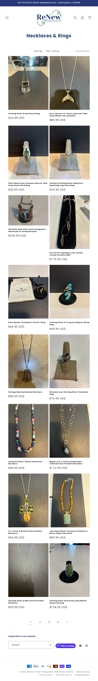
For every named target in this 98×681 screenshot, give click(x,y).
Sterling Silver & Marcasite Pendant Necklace (26, 602)
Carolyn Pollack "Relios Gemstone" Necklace (25, 463)
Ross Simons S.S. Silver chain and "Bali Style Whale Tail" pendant (68, 115)
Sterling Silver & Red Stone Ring (24, 114)
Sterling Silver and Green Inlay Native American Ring (68, 602)
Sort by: (38, 50)
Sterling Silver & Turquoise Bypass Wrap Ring (69, 323)
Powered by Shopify (63, 672)
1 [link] (31, 622)
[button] (7, 17)
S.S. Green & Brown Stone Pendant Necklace (25, 532)
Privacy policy (45, 675)
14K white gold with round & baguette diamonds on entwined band (27, 230)
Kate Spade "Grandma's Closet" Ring (26, 322)
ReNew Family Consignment (40, 672)
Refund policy (83, 672)
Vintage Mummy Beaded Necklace (25, 392)
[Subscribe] (50, 645)
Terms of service (64, 675)
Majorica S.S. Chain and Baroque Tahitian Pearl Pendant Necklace (66, 463)
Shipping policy (82, 675)
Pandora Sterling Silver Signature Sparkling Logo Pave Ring (66, 184)
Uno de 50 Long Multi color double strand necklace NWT (66, 254)
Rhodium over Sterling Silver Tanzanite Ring (69, 393)
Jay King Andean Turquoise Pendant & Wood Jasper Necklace (69, 532)
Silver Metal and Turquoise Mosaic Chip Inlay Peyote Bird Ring (27, 184)
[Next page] (67, 622)
